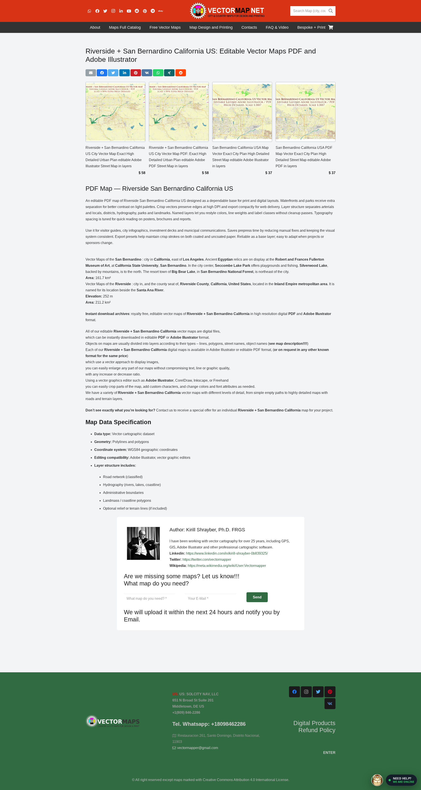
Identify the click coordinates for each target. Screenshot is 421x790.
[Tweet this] (113, 72)
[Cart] (330, 27)
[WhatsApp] (89, 11)
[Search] (331, 11)
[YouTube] (129, 11)
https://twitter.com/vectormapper (206, 559)
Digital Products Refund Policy (314, 727)
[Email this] (91, 72)
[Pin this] (135, 72)
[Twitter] (105, 11)
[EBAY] (160, 11)
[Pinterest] (145, 11)
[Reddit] (137, 11)
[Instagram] (113, 11)
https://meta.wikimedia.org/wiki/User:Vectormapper (227, 566)
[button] (401, 780)
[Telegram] (153, 11)
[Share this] (102, 72)
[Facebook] (97, 11)
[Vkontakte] (330, 703)
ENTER (329, 752)
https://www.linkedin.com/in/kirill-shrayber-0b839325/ (227, 553)
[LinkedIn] (121, 11)
